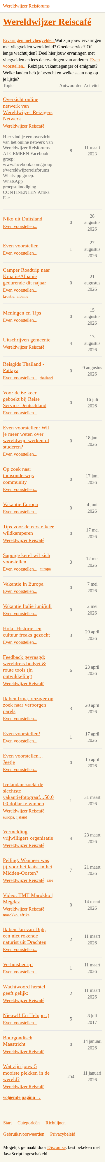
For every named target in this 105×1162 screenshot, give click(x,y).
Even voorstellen (20, 246)
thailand (46, 378)
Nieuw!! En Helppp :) (26, 1015)
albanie (22, 296)
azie (50, 880)
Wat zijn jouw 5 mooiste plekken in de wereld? (26, 1072)
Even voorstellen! (21, 733)
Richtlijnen (56, 1122)
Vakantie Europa (20, 504)
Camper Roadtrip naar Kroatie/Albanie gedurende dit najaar (26, 276)
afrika (24, 915)
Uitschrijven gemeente (26, 340)
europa (45, 569)
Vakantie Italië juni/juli (27, 606)
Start (7, 1122)
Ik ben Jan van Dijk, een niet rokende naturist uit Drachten (24, 935)
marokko (10, 915)
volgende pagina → (22, 1097)
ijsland (21, 817)
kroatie (8, 296)
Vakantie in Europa (23, 584)
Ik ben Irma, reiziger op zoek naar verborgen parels (28, 705)
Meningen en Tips (22, 313)
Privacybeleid (62, 1134)
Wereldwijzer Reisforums (26, 5)
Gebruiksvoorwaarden (23, 1134)
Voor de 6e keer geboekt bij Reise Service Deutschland (24, 399)
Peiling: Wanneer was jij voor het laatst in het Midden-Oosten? (27, 866)
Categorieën (29, 1122)
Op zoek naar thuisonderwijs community (18, 475)
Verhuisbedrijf (18, 964)
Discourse (56, 1147)
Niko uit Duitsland (22, 219)
